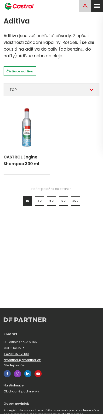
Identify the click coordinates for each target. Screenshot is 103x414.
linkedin (27, 373)
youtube (38, 373)
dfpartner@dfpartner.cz (22, 360)
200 (75, 200)
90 (63, 200)
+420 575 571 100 (16, 354)
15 (27, 200)
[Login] (85, 6)
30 (40, 200)
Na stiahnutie (14, 385)
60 (51, 200)
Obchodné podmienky (21, 391)
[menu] (97, 6)
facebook (7, 373)
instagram (17, 373)
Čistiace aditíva (19, 71)
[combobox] (51, 89)
